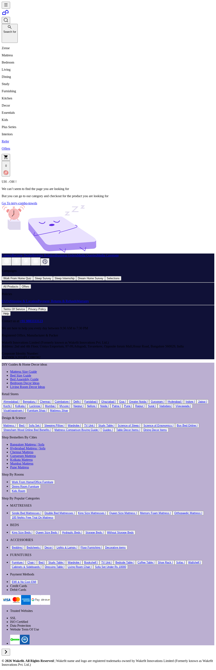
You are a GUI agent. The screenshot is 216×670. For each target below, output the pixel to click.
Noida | (104, 406)
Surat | (152, 406)
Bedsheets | (34, 547)
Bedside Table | (124, 562)
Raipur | (139, 406)
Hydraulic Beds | (72, 532)
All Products (10, 286)
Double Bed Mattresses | (60, 513)
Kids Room (18, 490)
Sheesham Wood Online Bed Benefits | (27, 429)
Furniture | (18, 562)
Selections (113, 278)
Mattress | (9, 425)
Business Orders (66, 255)
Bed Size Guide (20, 375)
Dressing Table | (54, 566)
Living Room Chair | (80, 566)
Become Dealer (22, 255)
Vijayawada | (183, 406)
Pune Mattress (19, 467)
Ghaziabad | (108, 401)
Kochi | (7, 406)
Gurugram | (157, 401)
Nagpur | (78, 406)
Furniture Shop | (37, 410)
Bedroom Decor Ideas (24, 383)
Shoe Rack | (165, 562)
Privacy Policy (37, 309)
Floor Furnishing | (91, 547)
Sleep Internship (64, 278)
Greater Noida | (138, 401)
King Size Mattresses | (92, 513)
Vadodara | (165, 406)
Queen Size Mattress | (123, 513)
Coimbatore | (62, 401)
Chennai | (45, 401)
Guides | (108, 429)
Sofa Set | (35, 425)
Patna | (116, 406)
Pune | (128, 406)
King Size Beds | (22, 532)
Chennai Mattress (21, 452)
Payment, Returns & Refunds (57, 301)
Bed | (22, 425)
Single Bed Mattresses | (26, 513)
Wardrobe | (74, 425)
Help (6, 313)
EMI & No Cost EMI (24, 581)
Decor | (49, 547)
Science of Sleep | (129, 425)
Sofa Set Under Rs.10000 (110, 566)
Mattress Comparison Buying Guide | (76, 429)
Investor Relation (43, 255)
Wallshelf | (194, 562)
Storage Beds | (94, 532)
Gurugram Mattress (23, 456)
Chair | (31, 562)
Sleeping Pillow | (54, 425)
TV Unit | (89, 425)
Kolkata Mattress (21, 459)
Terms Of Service (14, 309)
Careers (7, 255)
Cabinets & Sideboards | (26, 566)
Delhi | (77, 401)
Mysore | (64, 406)
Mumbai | (50, 406)
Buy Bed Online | (187, 425)
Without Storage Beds (120, 532)
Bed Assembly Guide (24, 379)
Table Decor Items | (128, 429)
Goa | (122, 401)
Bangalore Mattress (23, 444)
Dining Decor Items (155, 429)
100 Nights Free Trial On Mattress (32, 517)
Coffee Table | (146, 562)
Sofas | (180, 562)
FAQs (6, 301)
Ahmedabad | (11, 401)
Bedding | (17, 547)
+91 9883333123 (31, 321)
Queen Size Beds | (47, 532)
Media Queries (87, 255)
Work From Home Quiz (17, 278)
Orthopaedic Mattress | (188, 513)
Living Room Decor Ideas (27, 387)
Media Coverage (108, 255)
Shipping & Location (24, 301)
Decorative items (115, 547)
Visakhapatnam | (13, 410)
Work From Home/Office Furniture (32, 482)
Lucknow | (35, 406)
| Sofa (40, 444)
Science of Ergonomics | (158, 425)
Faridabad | (91, 401)
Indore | (190, 401)
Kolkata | (20, 406)
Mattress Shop (59, 410)
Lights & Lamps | (67, 547)
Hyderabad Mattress (23, 448)
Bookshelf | (91, 562)
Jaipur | (202, 401)
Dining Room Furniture (25, 486)
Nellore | (92, 406)
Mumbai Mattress (21, 463)
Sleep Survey (43, 278)
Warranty (83, 301)
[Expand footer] (6, 652)
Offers (25, 286)
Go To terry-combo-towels (19, 203)
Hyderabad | (175, 401)
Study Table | (106, 425)
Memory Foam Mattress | (155, 513)
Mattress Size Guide (23, 371)
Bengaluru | (29, 401)
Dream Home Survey (90, 278)
